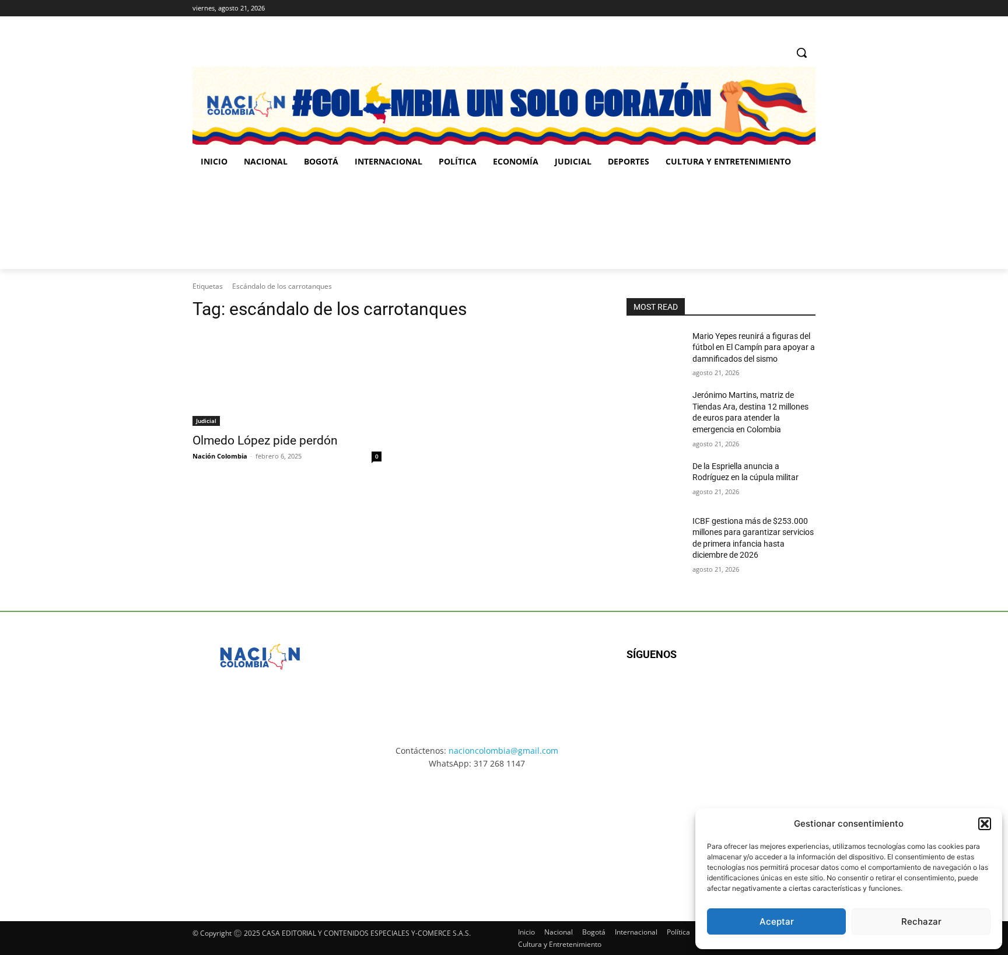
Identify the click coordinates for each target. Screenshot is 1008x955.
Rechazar (921, 921)
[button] (985, 824)
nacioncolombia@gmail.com (503, 750)
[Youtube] (752, 692)
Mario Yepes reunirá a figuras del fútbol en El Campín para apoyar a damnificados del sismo (753, 347)
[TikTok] (792, 8)
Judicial (206, 421)
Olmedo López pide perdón (265, 440)
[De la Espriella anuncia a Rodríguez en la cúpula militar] (654, 481)
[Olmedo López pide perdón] (287, 378)
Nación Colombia (219, 456)
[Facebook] (760, 8)
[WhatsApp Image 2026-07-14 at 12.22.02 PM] (738, 222)
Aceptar (777, 921)
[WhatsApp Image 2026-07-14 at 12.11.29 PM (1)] (261, 834)
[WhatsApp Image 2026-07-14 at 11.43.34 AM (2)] (585, 834)
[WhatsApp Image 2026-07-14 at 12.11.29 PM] (260, 222)
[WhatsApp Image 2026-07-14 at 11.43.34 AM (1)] (578, 222)
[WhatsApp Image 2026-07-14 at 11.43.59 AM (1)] (420, 222)
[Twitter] (809, 8)
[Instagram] (776, 8)
